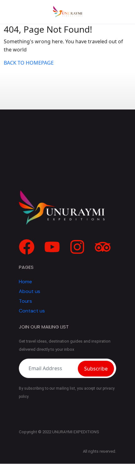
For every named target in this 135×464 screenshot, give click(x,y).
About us (29, 291)
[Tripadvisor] (103, 247)
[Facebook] (27, 247)
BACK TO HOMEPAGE (29, 62)
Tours (25, 301)
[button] (119, 12)
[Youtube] (52, 247)
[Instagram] (77, 247)
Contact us (32, 310)
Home (25, 281)
